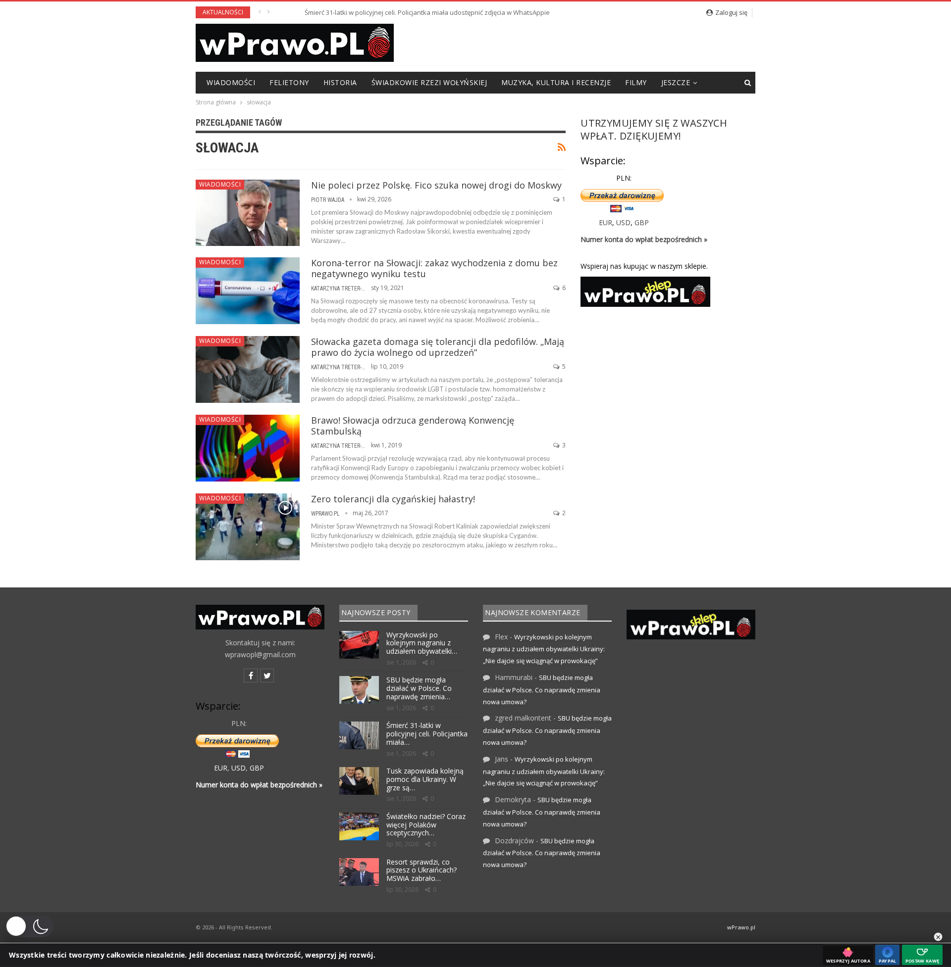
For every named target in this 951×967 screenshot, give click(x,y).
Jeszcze (675, 82)
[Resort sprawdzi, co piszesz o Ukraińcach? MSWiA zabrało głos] (359, 872)
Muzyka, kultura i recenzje (556, 82)
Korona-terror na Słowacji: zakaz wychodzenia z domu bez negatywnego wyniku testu (434, 268)
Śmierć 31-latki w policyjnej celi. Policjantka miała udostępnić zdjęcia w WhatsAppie (402, 12)
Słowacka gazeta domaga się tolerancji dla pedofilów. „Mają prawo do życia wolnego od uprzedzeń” (437, 347)
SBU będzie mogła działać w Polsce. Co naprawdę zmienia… (419, 688)
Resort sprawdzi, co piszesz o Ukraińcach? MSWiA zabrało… (421, 870)
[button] (29, 926)
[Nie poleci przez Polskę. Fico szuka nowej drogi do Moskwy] (248, 213)
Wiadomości (231, 82)
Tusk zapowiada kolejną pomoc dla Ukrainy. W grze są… (425, 779)
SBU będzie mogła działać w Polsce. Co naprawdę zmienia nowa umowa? (541, 689)
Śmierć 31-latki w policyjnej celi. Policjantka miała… (427, 734)
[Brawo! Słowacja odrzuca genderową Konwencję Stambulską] (248, 448)
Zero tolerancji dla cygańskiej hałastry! (393, 499)
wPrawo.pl (741, 927)
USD (623, 222)
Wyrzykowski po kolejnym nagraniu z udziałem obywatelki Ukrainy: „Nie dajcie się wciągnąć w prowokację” (544, 649)
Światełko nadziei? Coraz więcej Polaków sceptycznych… (426, 825)
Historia (340, 82)
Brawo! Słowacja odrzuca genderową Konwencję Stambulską (412, 425)
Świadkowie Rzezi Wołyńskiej (429, 82)
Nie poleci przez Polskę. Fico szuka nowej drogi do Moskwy (436, 185)
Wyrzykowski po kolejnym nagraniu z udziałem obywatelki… (421, 643)
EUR (605, 222)
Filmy (636, 82)
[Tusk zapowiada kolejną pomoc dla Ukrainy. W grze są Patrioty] (359, 781)
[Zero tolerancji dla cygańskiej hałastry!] (248, 526)
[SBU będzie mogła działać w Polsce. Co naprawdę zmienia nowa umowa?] (359, 690)
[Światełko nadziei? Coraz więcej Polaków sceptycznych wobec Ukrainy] (359, 826)
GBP (641, 222)
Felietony (289, 82)
